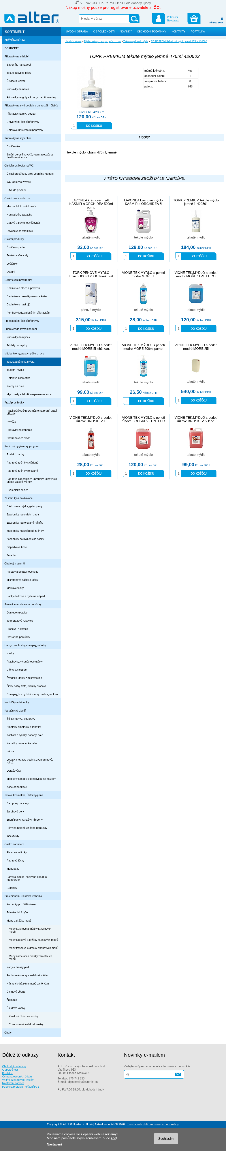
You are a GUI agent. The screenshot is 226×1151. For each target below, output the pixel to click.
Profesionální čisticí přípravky (21, 320)
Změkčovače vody (17, 255)
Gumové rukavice (17, 612)
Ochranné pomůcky (18, 637)
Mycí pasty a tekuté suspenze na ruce (29, 394)
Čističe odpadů (16, 247)
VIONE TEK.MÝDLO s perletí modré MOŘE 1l (143, 274)
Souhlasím (166, 1138)
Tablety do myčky (17, 345)
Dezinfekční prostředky (18, 279)
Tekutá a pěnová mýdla (20, 361)
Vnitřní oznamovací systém (18, 1079)
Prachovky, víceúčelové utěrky (25, 661)
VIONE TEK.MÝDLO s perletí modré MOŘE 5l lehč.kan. (91, 346)
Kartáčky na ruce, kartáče (22, 743)
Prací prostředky (14, 402)
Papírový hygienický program (21, 446)
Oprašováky (14, 770)
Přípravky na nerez (18, 89)
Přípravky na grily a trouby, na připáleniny (31, 97)
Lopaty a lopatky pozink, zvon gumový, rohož (30, 761)
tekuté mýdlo (91, 237)
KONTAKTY (178, 31)
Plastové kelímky (17, 852)
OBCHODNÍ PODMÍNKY (151, 31)
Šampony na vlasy (18, 803)
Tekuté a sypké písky (19, 72)
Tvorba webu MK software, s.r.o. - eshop (153, 1124)
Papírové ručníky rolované (22, 470)
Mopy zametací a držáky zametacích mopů (30, 957)
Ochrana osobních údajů (17, 1076)
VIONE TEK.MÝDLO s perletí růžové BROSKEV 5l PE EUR (143, 419)
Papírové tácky (15, 860)
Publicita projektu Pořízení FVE (20, 1086)
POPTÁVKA (198, 31)
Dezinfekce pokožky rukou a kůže (27, 296)
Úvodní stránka (73, 41)
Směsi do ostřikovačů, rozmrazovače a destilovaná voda (30, 156)
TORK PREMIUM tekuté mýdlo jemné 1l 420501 (196, 202)
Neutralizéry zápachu (19, 214)
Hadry (10, 653)
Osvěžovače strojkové (20, 230)
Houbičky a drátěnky (16, 702)
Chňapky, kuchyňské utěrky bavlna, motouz (32, 694)
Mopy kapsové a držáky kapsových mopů (33, 939)
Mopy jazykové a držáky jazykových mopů (30, 930)
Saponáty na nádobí (19, 64)
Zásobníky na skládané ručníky (25, 530)
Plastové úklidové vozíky (23, 1016)
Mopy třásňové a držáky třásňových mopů (33, 948)
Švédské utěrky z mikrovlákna (24, 677)
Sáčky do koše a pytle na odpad (26, 596)
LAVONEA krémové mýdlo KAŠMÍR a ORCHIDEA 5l (143, 202)
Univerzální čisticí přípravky (23, 121)
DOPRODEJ (11, 48)
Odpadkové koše (17, 547)
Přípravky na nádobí (16, 56)
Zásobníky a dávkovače (18, 498)
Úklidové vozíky (16, 1008)
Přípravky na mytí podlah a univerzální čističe (31, 105)
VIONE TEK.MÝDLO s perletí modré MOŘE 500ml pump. (143, 346)
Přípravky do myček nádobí (20, 329)
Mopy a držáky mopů (19, 920)
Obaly (7, 1032)
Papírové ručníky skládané (22, 462)
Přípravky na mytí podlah (21, 113)
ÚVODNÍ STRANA (77, 31)
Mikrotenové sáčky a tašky (22, 579)
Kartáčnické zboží (15, 710)
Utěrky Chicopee (17, 669)
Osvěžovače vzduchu (17, 198)
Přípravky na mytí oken (18, 138)
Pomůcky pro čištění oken (22, 904)
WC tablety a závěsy (19, 181)
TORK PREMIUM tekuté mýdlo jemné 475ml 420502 (179, 41)
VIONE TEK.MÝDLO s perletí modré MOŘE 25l (196, 346)
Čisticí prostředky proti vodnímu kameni (30, 173)
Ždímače (12, 999)
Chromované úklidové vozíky (26, 1024)
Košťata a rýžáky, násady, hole (25, 735)
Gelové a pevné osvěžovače (24, 222)
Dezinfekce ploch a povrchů (23, 288)
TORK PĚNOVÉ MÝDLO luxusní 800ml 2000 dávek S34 (91, 274)
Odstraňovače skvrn (18, 438)
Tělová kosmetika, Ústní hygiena (23, 795)
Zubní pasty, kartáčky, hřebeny (25, 819)
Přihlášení (172, 17)
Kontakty (7, 1073)
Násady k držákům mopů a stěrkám (28, 983)
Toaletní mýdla (15, 369)
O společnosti (10, 1069)
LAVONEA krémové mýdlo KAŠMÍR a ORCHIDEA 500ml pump (91, 204)
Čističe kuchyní (16, 81)
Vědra (10, 751)
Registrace (173, 20)
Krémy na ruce (15, 386)
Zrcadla (11, 555)
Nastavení (54, 1144)
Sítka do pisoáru (16, 190)
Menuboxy (13, 868)
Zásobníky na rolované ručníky (25, 522)
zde (113, 1138)
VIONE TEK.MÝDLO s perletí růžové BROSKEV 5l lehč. (196, 419)
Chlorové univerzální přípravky (25, 130)
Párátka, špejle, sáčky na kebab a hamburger (27, 878)
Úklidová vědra (16, 991)
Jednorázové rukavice (20, 620)
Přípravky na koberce (19, 429)
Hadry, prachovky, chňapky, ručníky (25, 645)
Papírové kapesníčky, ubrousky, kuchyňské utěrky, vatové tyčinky (32, 480)
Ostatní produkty (14, 239)
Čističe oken (14, 146)
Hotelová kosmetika (18, 378)
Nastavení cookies (13, 1083)
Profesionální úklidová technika (23, 896)
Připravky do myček (18, 337)
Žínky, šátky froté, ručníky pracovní (27, 686)
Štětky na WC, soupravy (21, 718)
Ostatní (11, 271)
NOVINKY (126, 31)
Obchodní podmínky (14, 1066)
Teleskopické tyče (17, 912)
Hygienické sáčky (17, 489)
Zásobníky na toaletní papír (23, 514)
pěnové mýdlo (91, 310)
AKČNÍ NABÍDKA (14, 40)
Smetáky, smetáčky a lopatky (24, 726)
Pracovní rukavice (17, 628)
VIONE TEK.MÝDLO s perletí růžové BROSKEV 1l (91, 419)
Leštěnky (12, 263)
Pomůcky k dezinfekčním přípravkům (28, 312)
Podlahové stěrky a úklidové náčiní (27, 975)
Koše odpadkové (17, 787)
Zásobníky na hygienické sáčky (25, 539)
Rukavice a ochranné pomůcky (22, 604)
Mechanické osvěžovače (21, 206)
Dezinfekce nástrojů (18, 304)
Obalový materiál (14, 563)
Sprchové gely (15, 811)
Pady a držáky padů (18, 967)
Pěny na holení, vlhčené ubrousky (27, 827)
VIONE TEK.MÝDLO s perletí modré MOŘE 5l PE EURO (196, 274)
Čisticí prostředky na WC (19, 165)
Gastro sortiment (14, 844)
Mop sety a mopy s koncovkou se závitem (31, 778)
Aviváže (11, 421)
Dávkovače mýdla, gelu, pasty (24, 506)
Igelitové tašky (15, 588)
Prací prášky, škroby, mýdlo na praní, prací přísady (32, 412)
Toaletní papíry (15, 454)
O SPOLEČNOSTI (104, 31)
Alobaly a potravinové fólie (22, 571)
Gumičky (12, 887)
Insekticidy (13, 836)
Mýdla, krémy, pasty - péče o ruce (24, 353)
